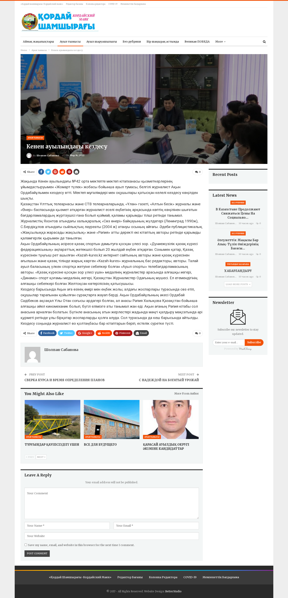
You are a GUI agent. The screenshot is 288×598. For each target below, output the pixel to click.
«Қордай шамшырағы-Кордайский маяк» (42, 4)
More (219, 41)
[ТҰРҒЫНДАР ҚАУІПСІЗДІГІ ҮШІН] (52, 419)
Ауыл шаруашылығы (101, 41)
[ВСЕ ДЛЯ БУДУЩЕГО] (111, 419)
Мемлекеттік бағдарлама (133, 4)
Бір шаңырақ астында (163, 41)
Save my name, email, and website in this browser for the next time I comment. (81, 545)
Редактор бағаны (74, 4)
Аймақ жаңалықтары (38, 41)
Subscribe (254, 342)
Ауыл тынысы (70, 41)
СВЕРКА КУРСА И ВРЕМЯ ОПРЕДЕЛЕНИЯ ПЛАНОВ (64, 380)
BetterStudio (173, 591)
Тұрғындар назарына (238, 264)
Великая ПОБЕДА (197, 41)
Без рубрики (132, 41)
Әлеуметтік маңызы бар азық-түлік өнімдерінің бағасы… (238, 244)
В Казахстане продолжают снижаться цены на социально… (238, 213)
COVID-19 (113, 4)
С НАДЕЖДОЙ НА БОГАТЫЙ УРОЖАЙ (169, 380)
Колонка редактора (95, 4)
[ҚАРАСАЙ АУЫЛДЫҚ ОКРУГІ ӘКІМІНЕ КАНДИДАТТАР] (171, 419)
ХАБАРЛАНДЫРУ (238, 271)
